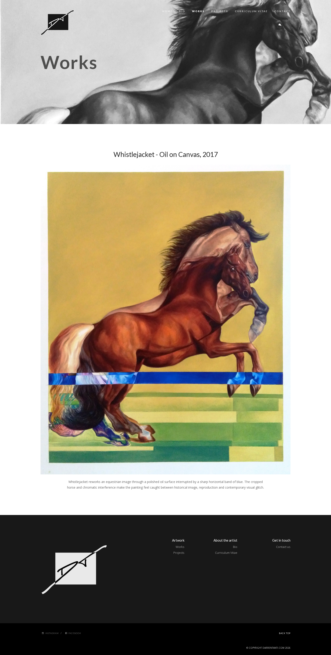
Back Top (284, 633)
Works (198, 11)
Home (167, 11)
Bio (182, 11)
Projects (219, 11)
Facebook (74, 633)
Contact (282, 11)
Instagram (52, 633)
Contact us (283, 547)
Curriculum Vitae (251, 11)
